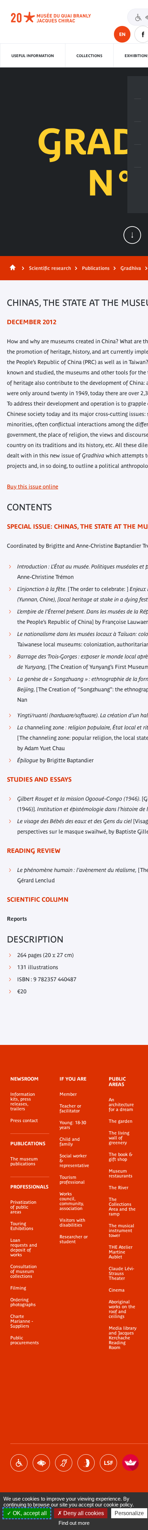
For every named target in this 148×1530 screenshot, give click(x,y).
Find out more (74, 1523)
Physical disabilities (19, 1463)
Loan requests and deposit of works (23, 1247)
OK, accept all (29, 1513)
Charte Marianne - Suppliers (21, 1321)
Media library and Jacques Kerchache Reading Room (122, 1338)
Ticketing (137, 87)
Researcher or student (74, 1239)
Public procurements (24, 1340)
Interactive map (137, 178)
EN (122, 34)
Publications (95, 268)
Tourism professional (72, 1180)
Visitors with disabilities (72, 1223)
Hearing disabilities (63, 1463)
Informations (137, 110)
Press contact (24, 1120)
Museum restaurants (121, 1173)
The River (118, 1187)
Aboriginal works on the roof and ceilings (122, 1309)
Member (68, 1094)
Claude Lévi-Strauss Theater (121, 1273)
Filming (18, 1288)
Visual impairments (41, 1463)
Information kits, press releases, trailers (22, 1101)
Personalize (129, 1513)
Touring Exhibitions (21, 1226)
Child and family (70, 1142)
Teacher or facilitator (70, 1108)
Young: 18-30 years (73, 1125)
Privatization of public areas (23, 1207)
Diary (137, 133)
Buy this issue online (32, 486)
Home (11, 268)
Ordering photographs (23, 1302)
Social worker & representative (74, 1161)
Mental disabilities (86, 1463)
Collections (89, 56)
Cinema (117, 1290)
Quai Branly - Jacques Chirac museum (58, 17)
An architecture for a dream (121, 1105)
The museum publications (24, 1161)
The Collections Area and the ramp (122, 1207)
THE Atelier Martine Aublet (121, 1252)
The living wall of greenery (119, 1138)
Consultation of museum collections (23, 1271)
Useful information (32, 56)
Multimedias (137, 156)
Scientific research (50, 268)
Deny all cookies (83, 1513)
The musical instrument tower (121, 1230)
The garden (121, 1121)
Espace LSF (108, 1463)
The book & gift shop (121, 1157)
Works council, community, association (72, 1201)
